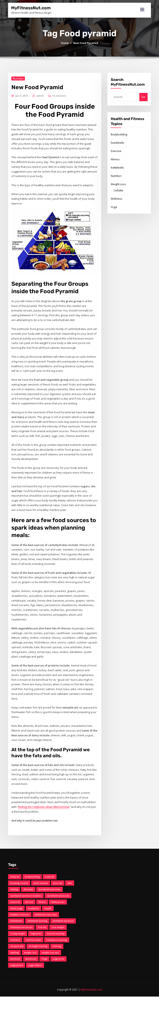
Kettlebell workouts (21, 927)
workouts (30, 958)
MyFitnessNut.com (31, 7)
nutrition (15, 939)
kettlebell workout (63, 920)
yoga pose (58, 958)
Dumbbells (117, 143)
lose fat (42, 927)
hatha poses (58, 901)
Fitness (115, 159)
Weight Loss (118, 184)
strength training (38, 946)
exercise (15, 901)
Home (65, 43)
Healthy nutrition (19, 914)
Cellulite (118, 190)
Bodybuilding (119, 134)
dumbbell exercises (49, 889)
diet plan (28, 889)
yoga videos (35, 965)
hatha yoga (16, 908)
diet (69, 883)
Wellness (116, 199)
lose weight (58, 927)
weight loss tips (50, 952)
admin (40, 95)
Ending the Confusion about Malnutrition (43, 807)
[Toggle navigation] (142, 9)
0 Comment (59, 95)
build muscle (41, 883)
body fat (49, 876)
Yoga (114, 207)
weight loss (30, 952)
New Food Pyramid (85, 43)
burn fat (57, 883)
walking (14, 952)
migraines (35, 933)
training (57, 946)
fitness (42, 901)
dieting (14, 889)
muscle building (55, 933)
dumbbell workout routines (26, 895)
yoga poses (16, 965)
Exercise (116, 151)
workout (15, 958)
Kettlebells (117, 167)
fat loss (29, 901)
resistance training (56, 939)
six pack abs (16, 946)
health (47, 908)
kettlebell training (37, 920)
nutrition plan (33, 939)
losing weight (17, 933)
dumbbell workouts (58, 895)
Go (143, 97)
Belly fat (14, 876)
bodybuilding (32, 876)
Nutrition (18, 78)
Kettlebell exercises (46, 914)
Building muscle (19, 883)
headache (33, 908)
